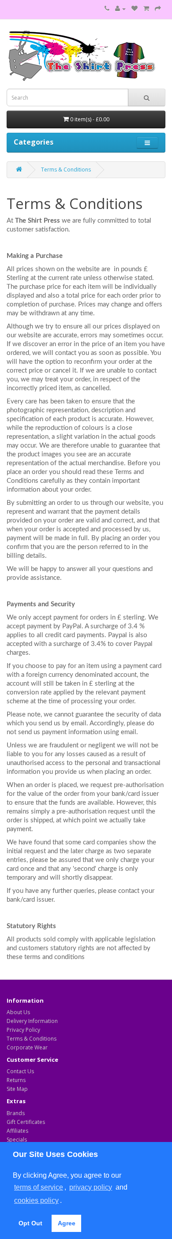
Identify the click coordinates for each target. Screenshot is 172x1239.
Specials (17, 1139)
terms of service (38, 1187)
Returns (16, 1080)
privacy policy (90, 1187)
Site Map (17, 1089)
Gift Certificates (26, 1122)
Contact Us (20, 1071)
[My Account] (120, 8)
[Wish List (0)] (134, 8)
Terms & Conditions (66, 169)
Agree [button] (66, 1223)
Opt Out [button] (30, 1223)
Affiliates (17, 1131)
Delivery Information (32, 1021)
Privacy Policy (23, 1030)
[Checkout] (158, 8)
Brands (16, 1113)
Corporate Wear (27, 1047)
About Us (18, 1012)
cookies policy (36, 1200)
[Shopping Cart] (146, 8)
